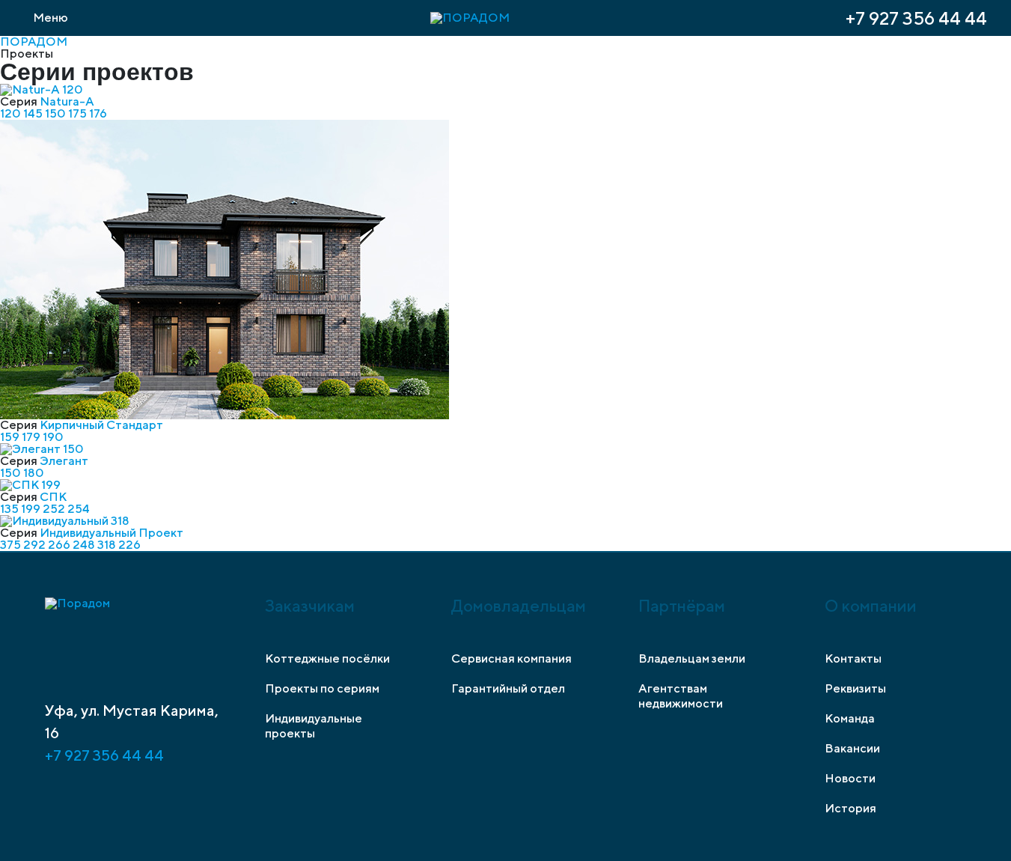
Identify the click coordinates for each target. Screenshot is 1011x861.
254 (78, 509)
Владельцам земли (691, 658)
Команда (850, 718)
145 (34, 113)
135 (10, 509)
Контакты (853, 658)
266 (60, 545)
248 (85, 545)
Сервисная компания (511, 658)
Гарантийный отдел (508, 688)
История (850, 808)
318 (107, 545)
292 (35, 545)
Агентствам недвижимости (680, 696)
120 (11, 113)
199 (32, 509)
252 (55, 509)
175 (78, 113)
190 (53, 437)
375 (11, 545)
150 (56, 113)
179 (32, 437)
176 (98, 113)
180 (33, 473)
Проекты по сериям (322, 688)
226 (129, 545)
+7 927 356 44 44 (916, 18)
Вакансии (852, 748)
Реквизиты (855, 688)
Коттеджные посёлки (327, 658)
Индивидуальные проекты (313, 725)
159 (11, 437)
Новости (850, 778)
